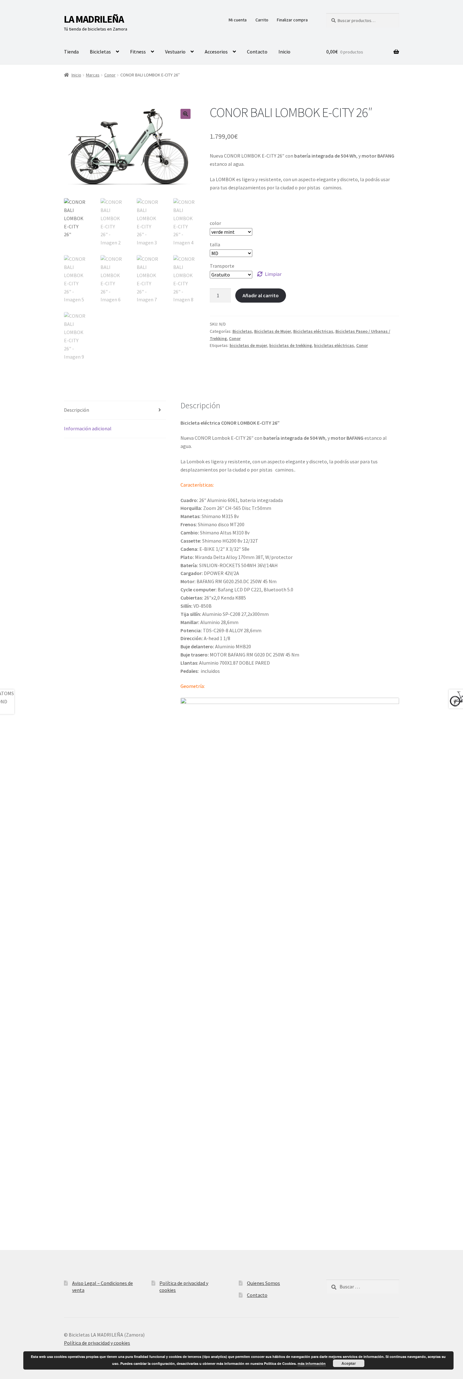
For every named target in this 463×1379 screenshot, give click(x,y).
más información (312, 1363)
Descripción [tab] (76, 410)
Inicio (284, 51)
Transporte (222, 266)
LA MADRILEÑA (94, 19)
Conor (110, 75)
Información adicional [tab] (87, 428)
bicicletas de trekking (290, 345)
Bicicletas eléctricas (313, 331)
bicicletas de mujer (248, 345)
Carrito (261, 20)
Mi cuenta (238, 20)
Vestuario (175, 51)
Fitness (138, 51)
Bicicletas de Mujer (272, 331)
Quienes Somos (263, 1283)
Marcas (93, 75)
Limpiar (273, 274)
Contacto (257, 51)
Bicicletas (100, 51)
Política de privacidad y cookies (97, 1343)
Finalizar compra (292, 20)
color (215, 223)
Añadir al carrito (261, 295)
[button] (185, 114)
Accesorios (216, 51)
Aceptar (348, 1363)
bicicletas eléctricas (334, 345)
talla (215, 244)
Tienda (71, 51)
